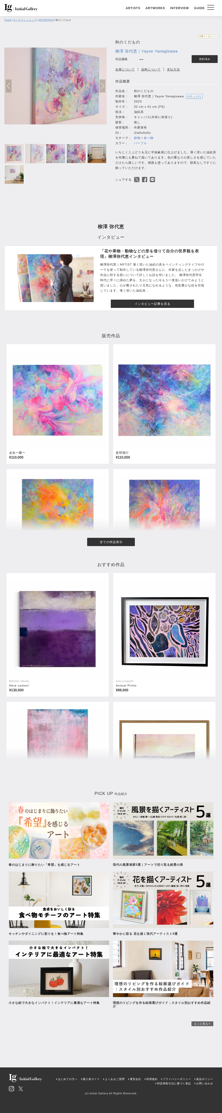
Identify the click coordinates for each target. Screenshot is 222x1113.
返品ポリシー (204, 1079)
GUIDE (199, 8)
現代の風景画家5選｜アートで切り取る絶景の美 (148, 864)
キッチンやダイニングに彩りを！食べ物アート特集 (48, 933)
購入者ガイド (91, 1079)
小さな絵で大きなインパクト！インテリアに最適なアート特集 (54, 1002)
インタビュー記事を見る (152, 303)
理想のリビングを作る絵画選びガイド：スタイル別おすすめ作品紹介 (162, 1004)
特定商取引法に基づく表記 (174, 1083)
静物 (137, 138)
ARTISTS (133, 8)
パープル (140, 143)
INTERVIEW (179, 8)
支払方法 (173, 69)
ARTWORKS (155, 8)
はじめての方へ (68, 1079)
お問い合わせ (204, 1083)
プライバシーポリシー (177, 1079)
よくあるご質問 (115, 1079)
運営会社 (135, 1079)
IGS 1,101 (194, 96)
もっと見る (201, 1023)
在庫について (125, 69)
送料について (151, 69)
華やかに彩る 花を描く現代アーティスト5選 (145, 933)
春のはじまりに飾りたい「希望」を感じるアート (44, 864)
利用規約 (152, 1079)
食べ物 (148, 138)
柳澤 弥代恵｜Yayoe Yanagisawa (146, 51)
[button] (102, 85)
